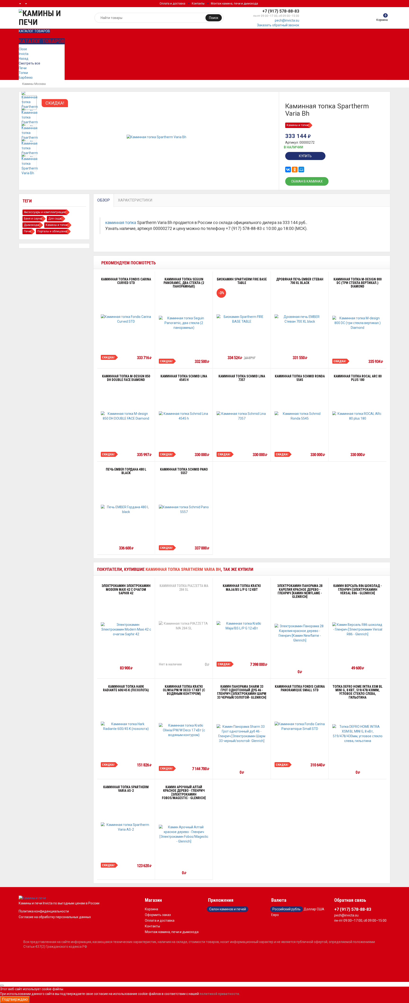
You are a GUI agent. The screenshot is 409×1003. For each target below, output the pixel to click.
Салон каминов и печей (227, 909)
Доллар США (314, 909)
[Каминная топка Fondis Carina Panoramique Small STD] (300, 726)
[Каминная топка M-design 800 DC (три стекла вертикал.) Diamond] (357, 323)
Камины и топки (297, 125)
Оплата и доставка (172, 3)
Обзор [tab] (103, 200)
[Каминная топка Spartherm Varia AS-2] (126, 827)
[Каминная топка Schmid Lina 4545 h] (184, 416)
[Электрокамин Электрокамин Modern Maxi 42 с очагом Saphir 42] (126, 629)
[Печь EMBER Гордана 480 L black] (126, 509)
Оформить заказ (158, 915)
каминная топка (120, 222)
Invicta (23, 54)
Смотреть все (29, 63)
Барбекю (26, 77)
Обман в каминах (307, 181)
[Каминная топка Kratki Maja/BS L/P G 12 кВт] (242, 626)
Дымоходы (31, 225)
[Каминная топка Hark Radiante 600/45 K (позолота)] (126, 726)
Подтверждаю (15, 999)
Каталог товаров (34, 31)
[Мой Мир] (301, 169)
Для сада (54, 218)
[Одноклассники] (295, 169)
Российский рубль (286, 909)
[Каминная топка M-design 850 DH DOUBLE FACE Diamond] (126, 416)
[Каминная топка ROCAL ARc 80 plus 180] (357, 416)
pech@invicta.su (287, 20)
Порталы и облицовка (52, 231)
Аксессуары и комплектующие (45, 212)
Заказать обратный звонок (278, 25)
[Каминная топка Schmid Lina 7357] (242, 416)
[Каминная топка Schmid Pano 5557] (184, 509)
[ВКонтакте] (288, 169)
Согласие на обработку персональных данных (55, 917)
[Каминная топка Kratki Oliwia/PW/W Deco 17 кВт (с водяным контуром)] (184, 730)
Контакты (198, 3)
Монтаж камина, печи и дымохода (234, 3)
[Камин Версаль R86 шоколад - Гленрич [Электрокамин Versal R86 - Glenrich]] (357, 629)
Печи (23, 68)
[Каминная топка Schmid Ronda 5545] (300, 416)
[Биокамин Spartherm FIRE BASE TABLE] (242, 319)
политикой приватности (219, 994)
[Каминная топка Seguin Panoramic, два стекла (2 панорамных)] (184, 323)
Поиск (213, 18)
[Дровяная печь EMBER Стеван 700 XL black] (300, 319)
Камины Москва (34, 84)
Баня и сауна (33, 218)
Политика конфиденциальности (44, 911)
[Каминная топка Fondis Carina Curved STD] (126, 319)
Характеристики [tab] (135, 200)
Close (23, 49)
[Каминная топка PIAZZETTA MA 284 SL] (184, 626)
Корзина (151, 909)
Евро (275, 915)
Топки (23, 73)
